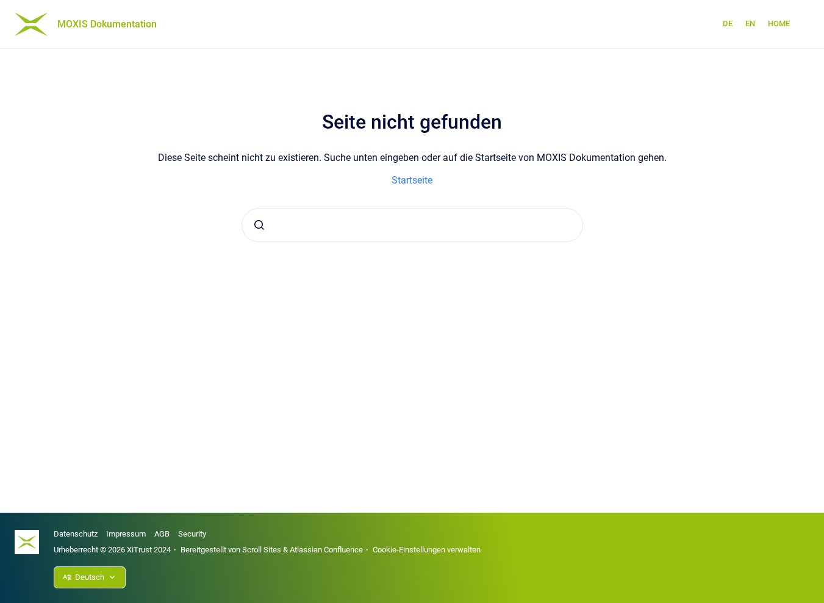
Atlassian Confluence (326, 549)
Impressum (126, 533)
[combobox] (412, 225)
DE (728, 23)
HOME (779, 23)
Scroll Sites (261, 549)
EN (750, 23)
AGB (162, 533)
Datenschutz (76, 533)
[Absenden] (259, 225)
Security (192, 533)
